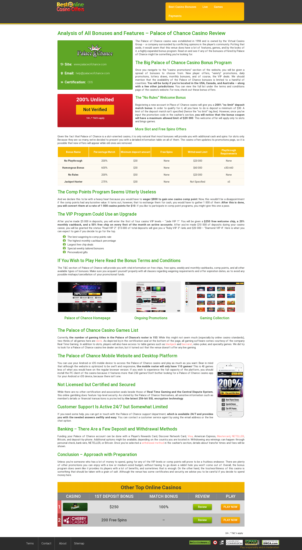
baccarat (187, 344)
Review (202, 507)
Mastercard (223, 436)
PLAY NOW (230, 507)
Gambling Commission (234, 542)
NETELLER (238, 436)
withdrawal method (153, 442)
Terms (30, 543)
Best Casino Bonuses (182, 7)
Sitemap (79, 543)
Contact (46, 543)
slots (99, 340)
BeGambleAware (200, 542)
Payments (175, 16)
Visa (190, 436)
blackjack (171, 344)
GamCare (222, 542)
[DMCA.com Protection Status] (270, 542)
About (62, 543)
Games (218, 7)
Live (205, 7)
